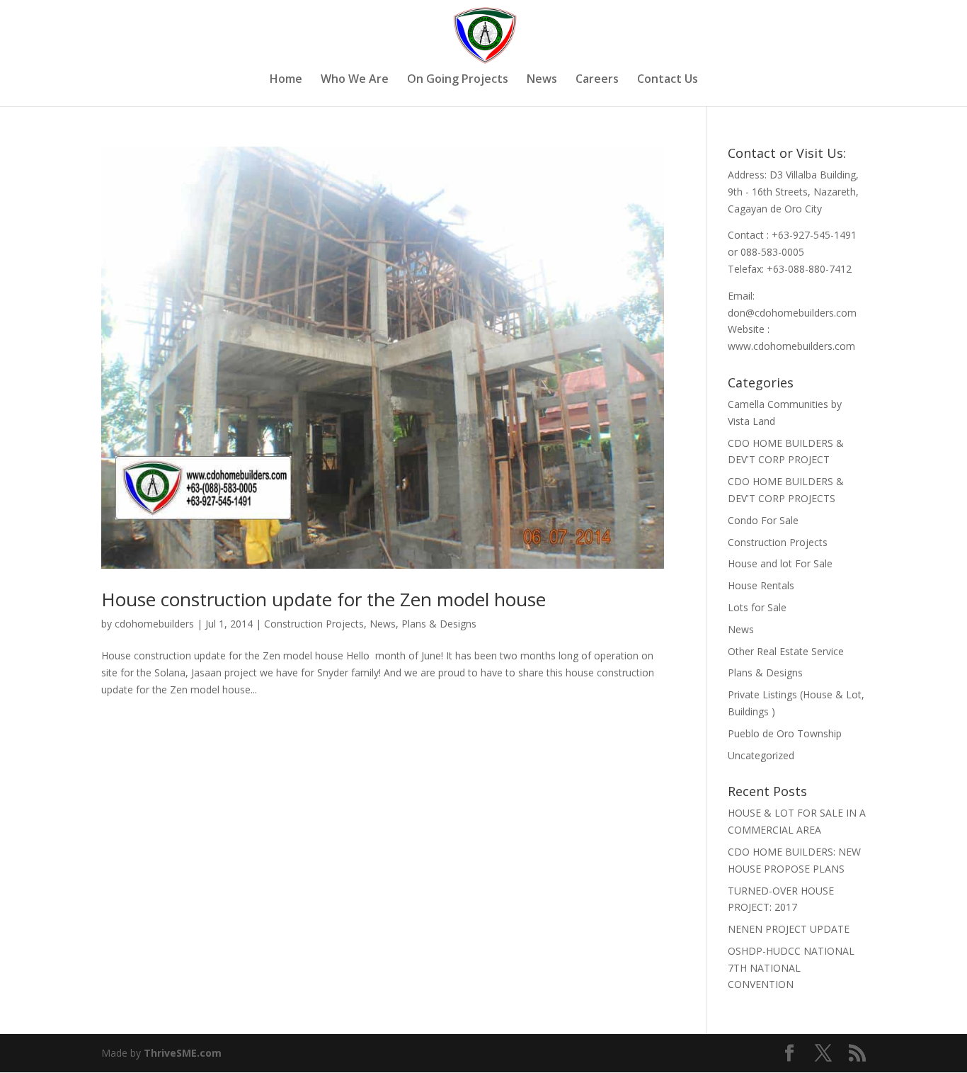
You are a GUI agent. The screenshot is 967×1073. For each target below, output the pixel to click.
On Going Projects (457, 80)
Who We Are (355, 80)
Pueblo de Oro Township (785, 733)
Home (286, 80)
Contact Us (667, 80)
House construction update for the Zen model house (323, 599)
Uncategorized (761, 755)
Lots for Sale (757, 607)
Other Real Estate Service (786, 651)
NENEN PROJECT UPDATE (788, 929)
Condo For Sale (763, 520)
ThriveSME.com (183, 1053)
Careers (597, 80)
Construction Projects (314, 623)
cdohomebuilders (154, 623)
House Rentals (761, 585)
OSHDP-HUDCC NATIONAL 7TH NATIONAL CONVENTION (791, 968)
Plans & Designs (438, 623)
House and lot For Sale (780, 563)
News (542, 80)
